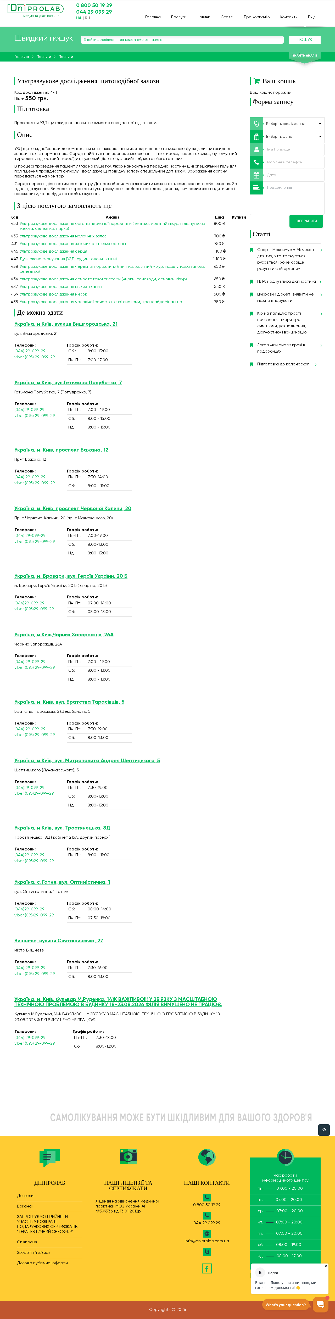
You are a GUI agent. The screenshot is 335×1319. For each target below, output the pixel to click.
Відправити (306, 221)
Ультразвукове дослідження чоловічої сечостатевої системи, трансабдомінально (101, 302)
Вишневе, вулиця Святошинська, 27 (58, 941)
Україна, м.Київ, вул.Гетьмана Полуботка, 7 (68, 383)
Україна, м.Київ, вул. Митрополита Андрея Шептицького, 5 (87, 761)
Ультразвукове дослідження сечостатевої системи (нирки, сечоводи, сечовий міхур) (103, 279)
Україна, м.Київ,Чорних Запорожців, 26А (64, 635)
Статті (227, 17)
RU (87, 18)
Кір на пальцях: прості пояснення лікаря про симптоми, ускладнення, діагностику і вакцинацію (282, 323)
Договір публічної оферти (42, 1263)
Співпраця (27, 1242)
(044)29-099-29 (29, 410)
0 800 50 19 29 (94, 5)
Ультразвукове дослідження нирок (53, 294)
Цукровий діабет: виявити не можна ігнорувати (285, 297)
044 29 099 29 (94, 12)
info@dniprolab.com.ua (207, 1241)
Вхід (311, 17)
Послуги (178, 17)
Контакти (289, 17)
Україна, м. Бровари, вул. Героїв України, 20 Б (70, 576)
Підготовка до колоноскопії (284, 364)
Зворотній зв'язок (34, 1253)
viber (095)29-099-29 (34, 609)
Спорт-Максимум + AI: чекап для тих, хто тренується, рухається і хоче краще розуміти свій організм (285, 259)
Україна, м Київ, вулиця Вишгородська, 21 (66, 324)
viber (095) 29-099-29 (34, 357)
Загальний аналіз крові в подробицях (281, 348)
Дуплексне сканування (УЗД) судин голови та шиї (68, 259)
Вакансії (25, 1206)
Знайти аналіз (304, 55)
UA (79, 18)
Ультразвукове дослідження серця (53, 251)
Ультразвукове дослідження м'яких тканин (61, 287)
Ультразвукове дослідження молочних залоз (63, 236)
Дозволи (25, 1196)
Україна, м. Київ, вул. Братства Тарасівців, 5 (69, 702)
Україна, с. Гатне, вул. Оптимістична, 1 (62, 882)
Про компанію (257, 17)
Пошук (305, 40)
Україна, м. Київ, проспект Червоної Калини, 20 (72, 508)
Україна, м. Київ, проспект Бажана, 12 (61, 450)
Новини (203, 17)
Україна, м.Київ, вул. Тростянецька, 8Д (62, 828)
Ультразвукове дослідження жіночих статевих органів (73, 244)
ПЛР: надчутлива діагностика (286, 282)
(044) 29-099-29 (29, 351)
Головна (153, 17)
